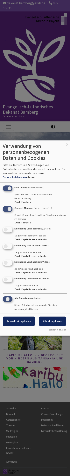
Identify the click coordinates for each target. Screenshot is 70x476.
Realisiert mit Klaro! (57, 329)
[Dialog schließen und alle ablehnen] (67, 142)
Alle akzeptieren (52, 321)
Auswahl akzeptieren (19, 321)
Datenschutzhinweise (15, 177)
